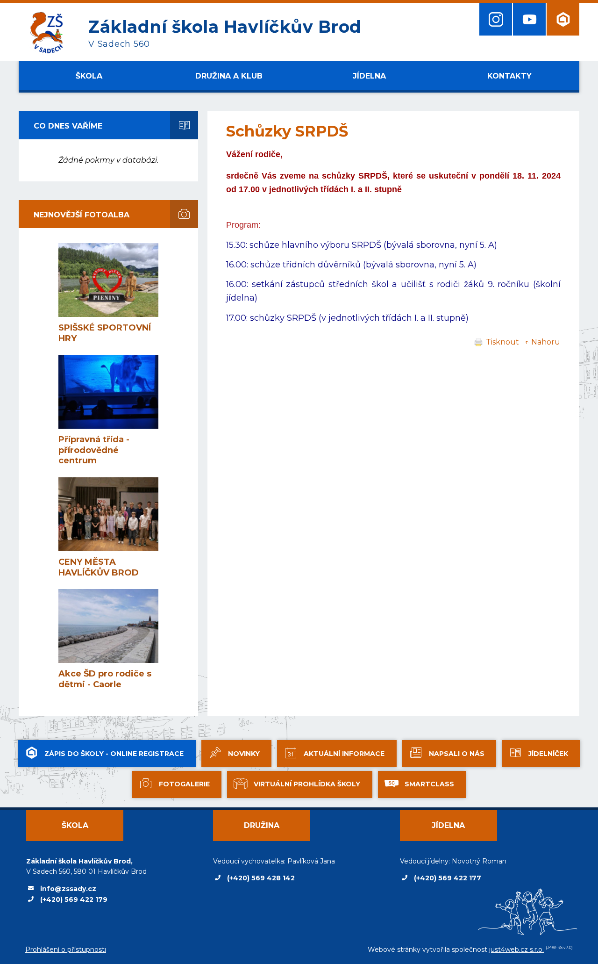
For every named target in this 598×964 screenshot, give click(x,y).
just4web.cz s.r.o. (516, 949)
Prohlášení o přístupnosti (65, 949)
